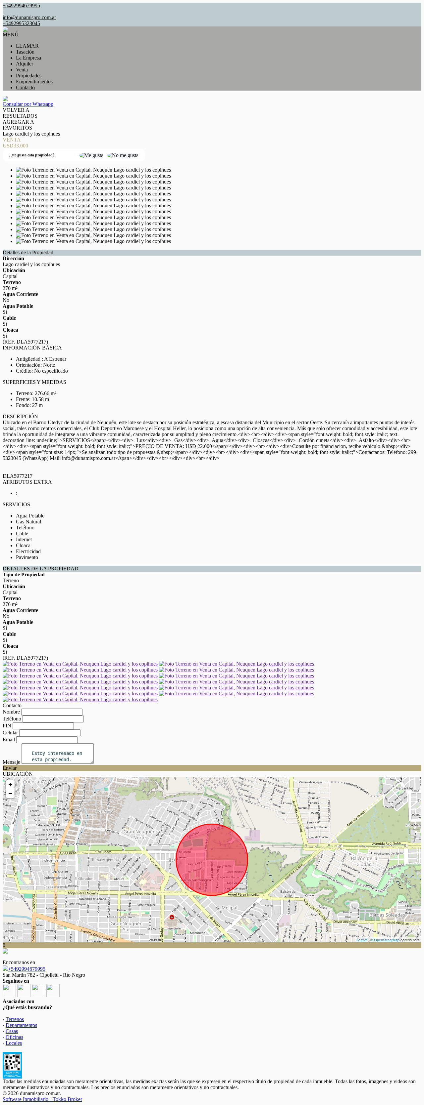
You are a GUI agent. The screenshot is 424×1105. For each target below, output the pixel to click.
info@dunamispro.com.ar (29, 17)
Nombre (11, 712)
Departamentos (21, 1025)
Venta (22, 69)
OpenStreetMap (386, 939)
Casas (12, 1031)
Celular (10, 732)
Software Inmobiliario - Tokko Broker (42, 1099)
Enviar (10, 768)
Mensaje (11, 762)
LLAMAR (27, 46)
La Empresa (28, 58)
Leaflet (361, 939)
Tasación (25, 52)
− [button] (10, 793)
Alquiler (24, 63)
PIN (7, 725)
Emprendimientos (34, 81)
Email (9, 739)
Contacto (25, 87)
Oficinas (14, 1037)
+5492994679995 (26, 969)
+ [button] (10, 784)
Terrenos (15, 1019)
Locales (14, 1043)
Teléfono (12, 718)
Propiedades (28, 75)
